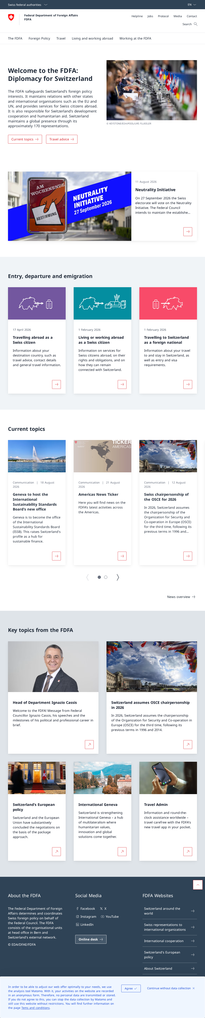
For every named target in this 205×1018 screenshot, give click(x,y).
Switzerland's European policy (162, 954)
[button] (15, 38)
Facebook (87, 908)
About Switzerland (158, 968)
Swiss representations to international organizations (165, 927)
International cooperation (164, 941)
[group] (37, 502)
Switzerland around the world (162, 911)
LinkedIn (86, 924)
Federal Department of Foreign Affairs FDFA (51, 17)
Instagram (88, 916)
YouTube (112, 916)
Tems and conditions (35, 1008)
